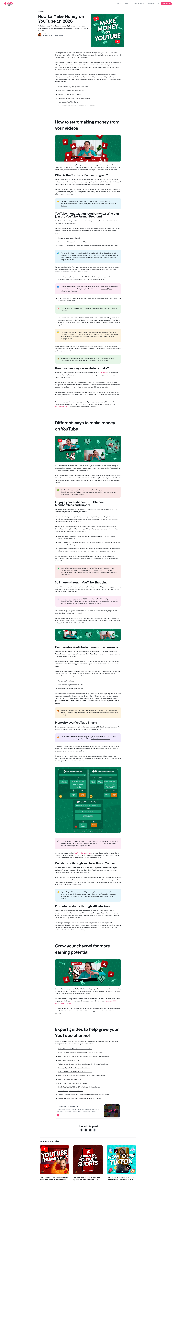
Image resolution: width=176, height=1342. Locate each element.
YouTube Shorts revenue (83, 853)
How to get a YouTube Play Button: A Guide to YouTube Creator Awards (81, 1076)
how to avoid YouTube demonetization (95, 713)
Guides (118, 3)
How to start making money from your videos (73, 87)
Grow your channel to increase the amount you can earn (76, 106)
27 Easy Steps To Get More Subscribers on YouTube (75, 1049)
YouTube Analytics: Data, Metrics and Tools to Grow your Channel (79, 1098)
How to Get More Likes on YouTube (69, 1079)
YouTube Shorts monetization (100, 739)
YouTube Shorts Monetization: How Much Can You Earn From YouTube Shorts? (83, 1064)
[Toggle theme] (158, 3)
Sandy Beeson (47, 34)
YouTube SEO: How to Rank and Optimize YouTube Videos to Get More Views (83, 1095)
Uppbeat (105, 336)
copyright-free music (94, 843)
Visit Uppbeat (166, 3)
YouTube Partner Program (105, 572)
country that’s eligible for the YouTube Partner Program (76, 320)
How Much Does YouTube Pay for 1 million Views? (74, 1068)
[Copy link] (94, 1130)
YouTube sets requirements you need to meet (91, 492)
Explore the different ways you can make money (74, 98)
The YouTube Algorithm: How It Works (70, 1091)
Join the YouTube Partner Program (69, 94)
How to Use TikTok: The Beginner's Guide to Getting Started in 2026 (120, 1178)
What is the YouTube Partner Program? (71, 91)
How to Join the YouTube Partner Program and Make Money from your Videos (83, 1056)
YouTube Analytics (61, 407)
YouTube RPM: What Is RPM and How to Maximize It (75, 1072)
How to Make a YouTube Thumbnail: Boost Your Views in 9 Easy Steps (54, 1178)
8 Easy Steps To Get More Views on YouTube (72, 1083)
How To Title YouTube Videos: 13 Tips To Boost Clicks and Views (79, 1087)
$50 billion (103, 372)
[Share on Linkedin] (90, 1130)
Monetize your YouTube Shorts (68, 102)
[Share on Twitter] (81, 1130)
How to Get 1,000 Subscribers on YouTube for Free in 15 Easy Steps (80, 1053)
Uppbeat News (138, 3)
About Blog (151, 3)
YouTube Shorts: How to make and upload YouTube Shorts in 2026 (86, 1178)
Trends (127, 3)
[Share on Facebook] (85, 1130)
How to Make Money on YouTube (68, 1060)
